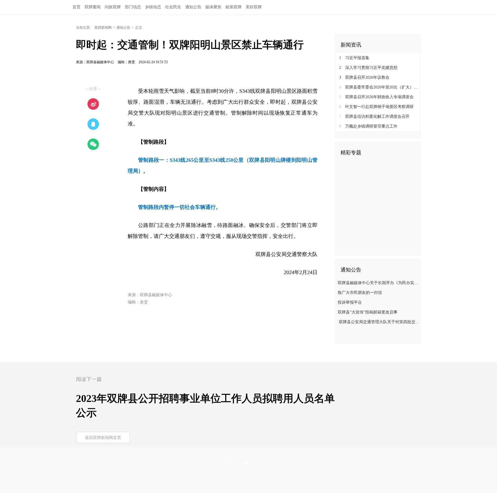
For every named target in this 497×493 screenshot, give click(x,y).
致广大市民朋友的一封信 (360, 292)
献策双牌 (233, 7)
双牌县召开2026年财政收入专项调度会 (376, 97)
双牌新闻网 (103, 28)
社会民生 (173, 7)
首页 (76, 7)
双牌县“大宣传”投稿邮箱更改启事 (367, 312)
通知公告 (193, 7)
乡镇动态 (153, 7)
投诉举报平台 (350, 302)
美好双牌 (254, 7)
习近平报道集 (354, 58)
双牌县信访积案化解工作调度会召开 (374, 116)
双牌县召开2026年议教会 (364, 77)
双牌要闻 (93, 7)
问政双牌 (113, 7)
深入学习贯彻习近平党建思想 (368, 68)
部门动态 (133, 7)
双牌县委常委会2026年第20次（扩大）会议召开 (380, 87)
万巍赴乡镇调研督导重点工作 (368, 126)
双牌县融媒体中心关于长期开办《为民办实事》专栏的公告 (379, 283)
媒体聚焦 (213, 7)
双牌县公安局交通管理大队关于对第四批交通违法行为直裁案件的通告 (379, 322)
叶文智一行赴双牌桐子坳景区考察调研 (376, 107)
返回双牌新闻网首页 (103, 438)
